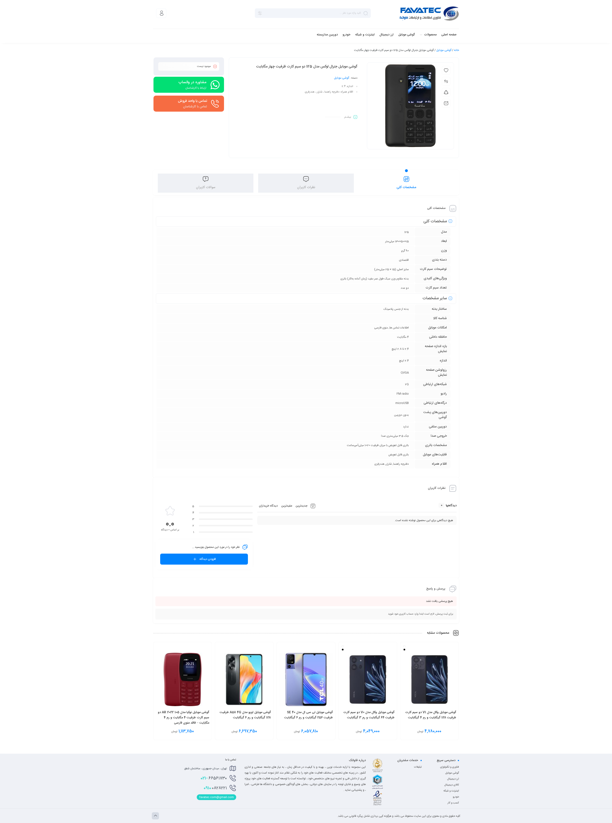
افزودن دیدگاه (207, 559)
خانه (456, 50)
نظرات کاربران (306, 187)
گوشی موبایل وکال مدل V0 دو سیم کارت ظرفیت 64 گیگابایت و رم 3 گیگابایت (368, 715)
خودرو (456, 797)
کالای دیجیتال (451, 785)
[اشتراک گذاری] (446, 92)
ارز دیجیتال (453, 779)
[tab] (406, 183)
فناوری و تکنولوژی (449, 767)
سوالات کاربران (205, 187)
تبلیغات (418, 767)
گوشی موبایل (443, 50)
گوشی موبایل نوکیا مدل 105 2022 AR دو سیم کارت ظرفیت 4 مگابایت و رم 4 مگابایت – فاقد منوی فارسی (183, 717)
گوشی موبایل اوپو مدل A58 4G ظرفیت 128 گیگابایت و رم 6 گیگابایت (245, 715)
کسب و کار (453, 803)
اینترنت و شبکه (451, 791)
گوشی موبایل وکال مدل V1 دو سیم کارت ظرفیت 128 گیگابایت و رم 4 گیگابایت (430, 715)
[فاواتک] (429, 13)
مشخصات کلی (406, 187)
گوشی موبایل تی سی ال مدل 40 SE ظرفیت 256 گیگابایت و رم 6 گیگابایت (308, 715)
